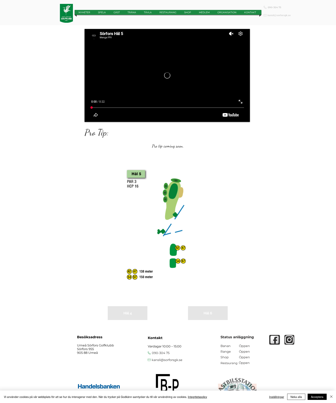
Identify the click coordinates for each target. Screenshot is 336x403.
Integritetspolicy (197, 397)
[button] (117, 12)
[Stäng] (331, 397)
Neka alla (296, 397)
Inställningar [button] (276, 397)
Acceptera (317, 397)
